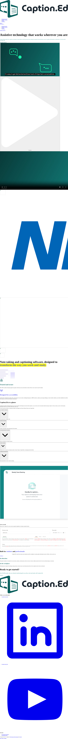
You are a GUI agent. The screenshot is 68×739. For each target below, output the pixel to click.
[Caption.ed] (34, 17)
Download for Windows (5, 734)
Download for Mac (4, 735)
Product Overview (4, 26)
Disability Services (4, 27)
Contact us (3, 28)
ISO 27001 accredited (3, 738)
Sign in (1, 23)
